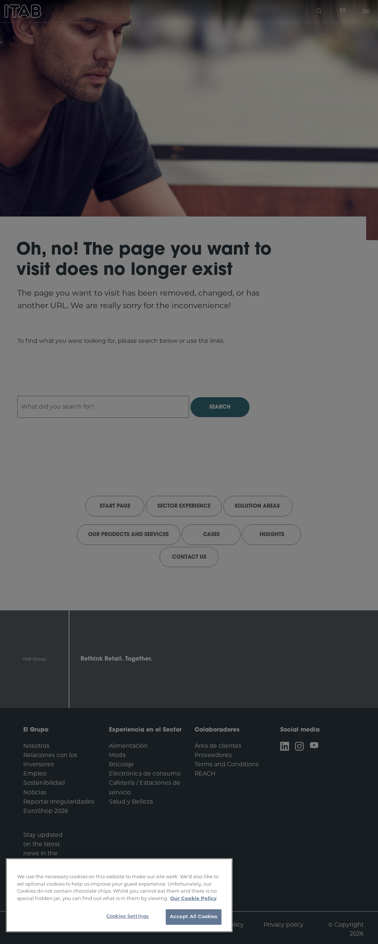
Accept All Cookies (193, 916)
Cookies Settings (127, 916)
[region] (119, 895)
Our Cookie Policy (193, 898)
